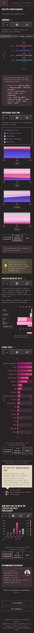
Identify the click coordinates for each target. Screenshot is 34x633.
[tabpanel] (17, 64)
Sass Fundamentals (10, 571)
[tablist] (17, 24)
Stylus (17, 229)
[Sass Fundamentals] (27, 573)
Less (17, 185)
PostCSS (17, 207)
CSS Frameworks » (17, 609)
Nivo (19, 619)
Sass (17, 163)
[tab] (7, 25)
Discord (24, 626)
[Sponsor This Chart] (22, 113)
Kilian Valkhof (6, 493)
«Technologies (17, 603)
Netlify (16, 622)
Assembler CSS (7, 326)
